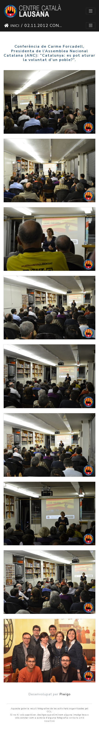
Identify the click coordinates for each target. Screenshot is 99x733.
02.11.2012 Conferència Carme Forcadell (43, 25)
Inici (14, 25)
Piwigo (65, 694)
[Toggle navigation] (90, 11)
